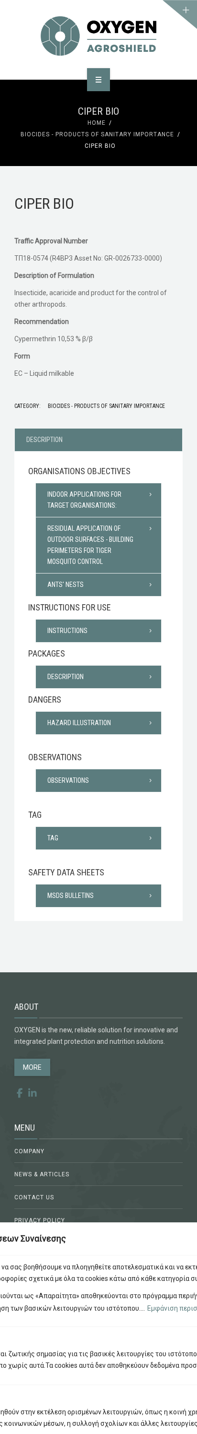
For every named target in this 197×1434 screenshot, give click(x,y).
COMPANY (29, 1151)
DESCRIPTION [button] (65, 677)
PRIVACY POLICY (39, 1220)
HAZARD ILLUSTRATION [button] (79, 723)
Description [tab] (44, 439)
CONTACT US (34, 1197)
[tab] (98, 500)
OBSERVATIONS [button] (68, 780)
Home (97, 123)
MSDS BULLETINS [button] (70, 895)
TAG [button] (52, 838)
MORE (32, 1067)
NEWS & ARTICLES (41, 1174)
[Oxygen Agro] (98, 36)
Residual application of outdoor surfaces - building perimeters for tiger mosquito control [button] (90, 545)
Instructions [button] (67, 630)
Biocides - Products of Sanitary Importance (97, 134)
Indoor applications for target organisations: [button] (84, 499)
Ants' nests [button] (65, 584)
